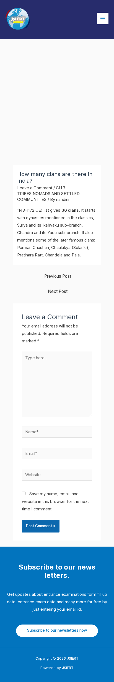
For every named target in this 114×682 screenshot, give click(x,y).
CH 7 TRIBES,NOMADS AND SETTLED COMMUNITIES (48, 193)
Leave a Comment (34, 187)
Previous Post (57, 276)
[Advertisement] (57, 99)
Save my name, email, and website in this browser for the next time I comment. (55, 501)
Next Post (58, 291)
